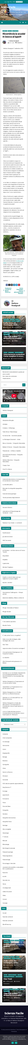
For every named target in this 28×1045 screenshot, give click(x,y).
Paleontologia (6, 859)
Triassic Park (6, 465)
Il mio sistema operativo (9, 621)
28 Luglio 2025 (9, 948)
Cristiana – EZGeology (9, 428)
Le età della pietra (7, 484)
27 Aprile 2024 (9, 981)
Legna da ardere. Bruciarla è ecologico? (12, 337)
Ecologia (11, 332)
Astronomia (6, 745)
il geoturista (6, 563)
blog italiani (6, 555)
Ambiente (6, 332)
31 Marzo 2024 (9, 997)
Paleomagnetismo (7, 856)
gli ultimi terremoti (7, 536)
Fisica (4, 802)
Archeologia (6, 741)
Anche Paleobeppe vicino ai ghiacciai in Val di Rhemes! (18, 291)
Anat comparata (7, 738)
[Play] (4, 400)
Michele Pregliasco (8, 567)
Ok (12, 1042)
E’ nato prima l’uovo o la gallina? (12, 635)
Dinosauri (5, 776)
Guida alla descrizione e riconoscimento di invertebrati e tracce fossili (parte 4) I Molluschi (13, 713)
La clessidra (6, 657)
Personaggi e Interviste (9, 863)
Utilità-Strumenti (16, 321)
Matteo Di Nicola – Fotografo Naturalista (14, 447)
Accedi (4, 913)
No (16, 1042)
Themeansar (14, 1031)
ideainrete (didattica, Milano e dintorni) (13, 598)
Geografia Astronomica (9, 817)
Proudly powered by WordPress (8, 1029)
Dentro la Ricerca (7, 772)
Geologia (12, 319)
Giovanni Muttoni (7, 507)
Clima (4, 768)
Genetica (5, 814)
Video (4, 895)
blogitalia (5, 559)
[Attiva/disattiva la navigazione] (25, 22)
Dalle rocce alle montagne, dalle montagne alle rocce (12, 325)
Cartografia (6, 764)
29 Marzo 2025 (9, 965)
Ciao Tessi (5, 644)
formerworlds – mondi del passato (12, 435)
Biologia (5, 757)
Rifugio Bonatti (7, 611)
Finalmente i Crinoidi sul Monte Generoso (8, 290)
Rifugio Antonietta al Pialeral (10, 608)
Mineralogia (6, 844)
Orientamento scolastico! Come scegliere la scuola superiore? (14, 356)
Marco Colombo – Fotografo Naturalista (14, 443)
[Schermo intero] (23, 400)
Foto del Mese (6, 806)
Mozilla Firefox (7, 625)
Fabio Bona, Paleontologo (10, 432)
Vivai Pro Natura (7, 469)
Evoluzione (6, 319)
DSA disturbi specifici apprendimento (13, 783)
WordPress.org (7, 924)
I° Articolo (5, 836)
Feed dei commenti (8, 920)
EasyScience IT (7, 787)
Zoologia (5, 903)
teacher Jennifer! (7, 582)
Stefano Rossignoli (14, 41)
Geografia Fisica (7, 821)
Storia (4, 884)
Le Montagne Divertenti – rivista (11, 439)
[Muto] (21, 400)
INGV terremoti (7, 540)
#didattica (19, 42)
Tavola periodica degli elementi (11, 497)
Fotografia (5, 810)
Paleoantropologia (8, 852)
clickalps (5, 424)
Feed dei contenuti (8, 917)
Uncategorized (7, 321)
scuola (17, 319)
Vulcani (5, 899)
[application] (14, 395)
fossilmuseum (6, 533)
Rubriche (22, 332)
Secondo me (6, 334)
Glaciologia (6, 833)
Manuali (5, 840)
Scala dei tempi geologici (9, 493)
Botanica (5, 760)
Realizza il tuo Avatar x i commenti (12, 523)
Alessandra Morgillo (8, 420)
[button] (20, 22)
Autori (4, 749)
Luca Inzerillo (17, 327)
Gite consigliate (7, 829)
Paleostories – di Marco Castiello (12, 451)
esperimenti (6, 795)
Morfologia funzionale (9, 848)
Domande (5, 779)
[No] (26, 1039)
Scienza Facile (8, 7)
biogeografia (6, 753)
